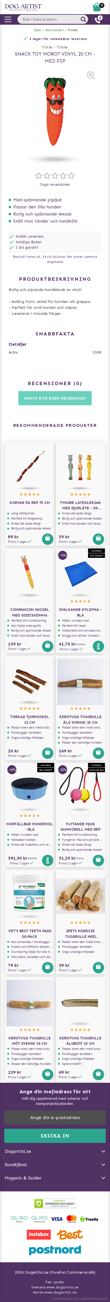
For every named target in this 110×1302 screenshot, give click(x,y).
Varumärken (54, 30)
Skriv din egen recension (55, 398)
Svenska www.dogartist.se (55, 1287)
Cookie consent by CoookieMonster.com (80, 1298)
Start (37, 30)
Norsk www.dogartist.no (55, 1292)
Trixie (72, 30)
